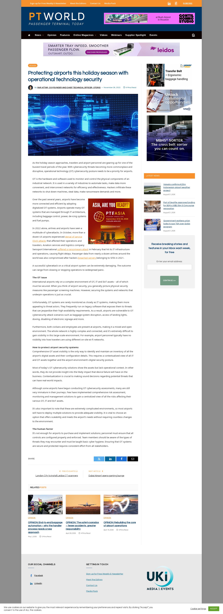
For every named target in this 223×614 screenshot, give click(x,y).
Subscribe (187, 3)
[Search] (193, 35)
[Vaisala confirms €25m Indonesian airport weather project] (152, 188)
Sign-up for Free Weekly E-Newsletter (48, 3)
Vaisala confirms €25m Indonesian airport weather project (176, 187)
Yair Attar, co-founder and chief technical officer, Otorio (69, 88)
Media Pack (110, 3)
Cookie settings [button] (198, 609)
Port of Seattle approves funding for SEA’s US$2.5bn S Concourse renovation (179, 205)
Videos (104, 35)
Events (153, 35)
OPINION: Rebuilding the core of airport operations (120, 524)
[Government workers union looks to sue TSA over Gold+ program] (152, 224)
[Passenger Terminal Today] (58, 19)
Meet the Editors (78, 3)
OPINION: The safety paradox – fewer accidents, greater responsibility (82, 525)
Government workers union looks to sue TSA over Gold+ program (176, 224)
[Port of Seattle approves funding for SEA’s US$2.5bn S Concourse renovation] (152, 206)
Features (65, 35)
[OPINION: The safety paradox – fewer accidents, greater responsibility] (83, 504)
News (38, 35)
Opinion (51, 35)
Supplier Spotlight (135, 35)
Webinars (116, 35)
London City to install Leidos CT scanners (57, 476)
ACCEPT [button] (213, 609)
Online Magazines (83, 35)
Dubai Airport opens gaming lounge (106, 476)
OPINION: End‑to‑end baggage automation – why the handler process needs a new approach (45, 527)
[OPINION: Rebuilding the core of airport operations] (121, 504)
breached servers (87, 257)
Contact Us (95, 3)
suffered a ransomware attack (72, 249)
